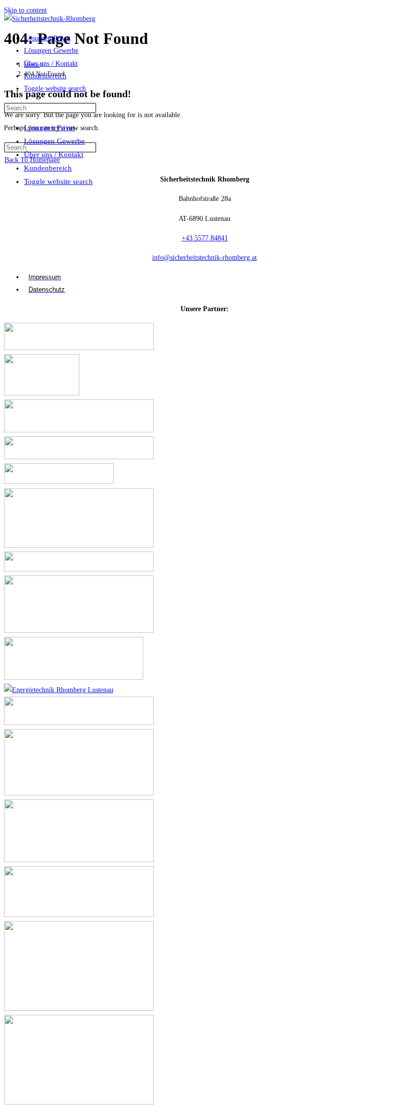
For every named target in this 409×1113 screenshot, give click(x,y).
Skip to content (25, 10)
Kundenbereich (48, 168)
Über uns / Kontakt (53, 155)
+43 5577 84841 (205, 238)
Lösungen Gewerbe (54, 141)
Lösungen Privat (49, 128)
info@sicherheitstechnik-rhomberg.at (204, 257)
